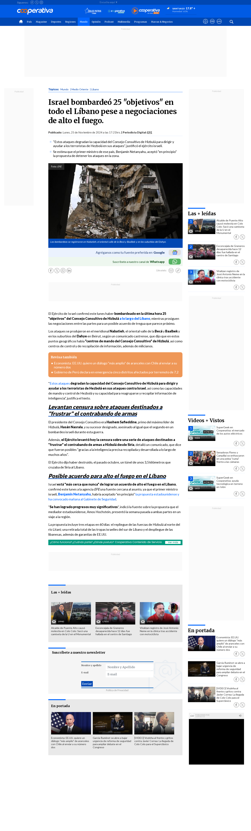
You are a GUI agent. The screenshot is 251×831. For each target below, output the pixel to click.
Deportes (56, 21)
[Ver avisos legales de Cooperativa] (205, 25)
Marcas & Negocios (162, 21)
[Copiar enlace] (178, 270)
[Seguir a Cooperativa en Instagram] (41, 2)
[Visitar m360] (212, 25)
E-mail (84, 672)
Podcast (109, 21)
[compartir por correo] (171, 270)
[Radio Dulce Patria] (93, 11)
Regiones (70, 21)
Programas (140, 21)
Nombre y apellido (91, 665)
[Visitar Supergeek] (219, 25)
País (29, 21)
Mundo (84, 21)
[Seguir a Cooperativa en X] (37, 2)
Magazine (41, 21)
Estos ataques (60, 383)
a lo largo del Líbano (135, 318)
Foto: (54, 166)
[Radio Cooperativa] (146, 11)
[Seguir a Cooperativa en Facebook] (32, 2)
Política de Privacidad (117, 690)
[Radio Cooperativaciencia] (116, 11)
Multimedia (124, 21)
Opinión (96, 21)
